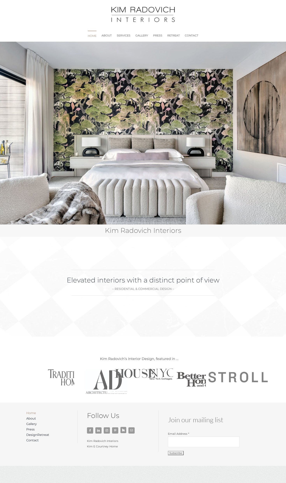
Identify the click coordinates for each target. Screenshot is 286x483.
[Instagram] (107, 430)
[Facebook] (90, 430)
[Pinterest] (115, 430)
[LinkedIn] (98, 430)
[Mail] (131, 430)
